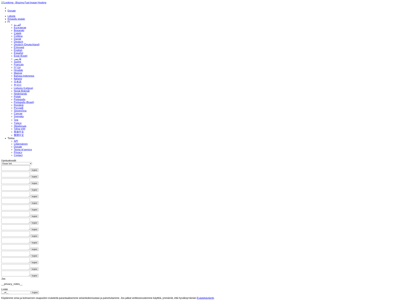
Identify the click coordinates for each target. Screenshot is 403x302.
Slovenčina (20, 110)
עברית (17, 67)
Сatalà (17, 33)
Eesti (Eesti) (20, 56)
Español (18, 53)
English (18, 50)
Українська (20, 126)
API (16, 141)
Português (19, 99)
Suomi (17, 61)
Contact (18, 155)
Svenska (19, 116)
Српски (18, 113)
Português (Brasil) (24, 102)
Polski (17, 96)
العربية (17, 24)
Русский (18, 108)
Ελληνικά (19, 47)
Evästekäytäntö (205, 298)
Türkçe (18, 123)
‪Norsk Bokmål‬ (22, 91)
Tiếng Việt (19, 128)
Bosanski (19, 30)
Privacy (18, 152)
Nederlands (20, 93)
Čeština (18, 36)
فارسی (17, 59)
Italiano (18, 78)
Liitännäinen (21, 144)
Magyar (18, 73)
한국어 (17, 85)
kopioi (34, 170)
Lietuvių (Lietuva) (23, 88)
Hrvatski (18, 70)
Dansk (17, 39)
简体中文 (19, 131)
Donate (18, 146)
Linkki (4, 289)
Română (18, 105)
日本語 (17, 81)
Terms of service (23, 149)
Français (19, 64)
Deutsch (18, 41)
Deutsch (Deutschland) (27, 44)
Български (20, 27)
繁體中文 (19, 135)
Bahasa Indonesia (24, 76)
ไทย (16, 120)
